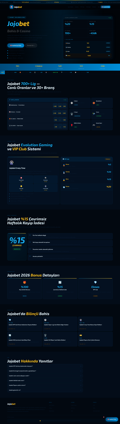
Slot (72, 410)
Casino (76, 6)
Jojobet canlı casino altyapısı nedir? (45, 375)
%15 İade (88, 6)
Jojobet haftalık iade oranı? (45, 380)
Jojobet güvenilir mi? (45, 390)
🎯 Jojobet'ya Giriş (15, 45)
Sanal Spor (51, 410)
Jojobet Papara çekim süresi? (45, 385)
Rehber (94, 6)
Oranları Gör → (31, 45)
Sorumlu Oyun (96, 410)
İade (94, 408)
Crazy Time (73, 405)
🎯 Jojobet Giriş (105, 6)
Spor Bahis (70, 6)
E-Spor (50, 408)
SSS (99, 6)
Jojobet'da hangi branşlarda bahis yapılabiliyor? (45, 371)
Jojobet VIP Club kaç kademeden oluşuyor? (45, 366)
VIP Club (82, 6)
